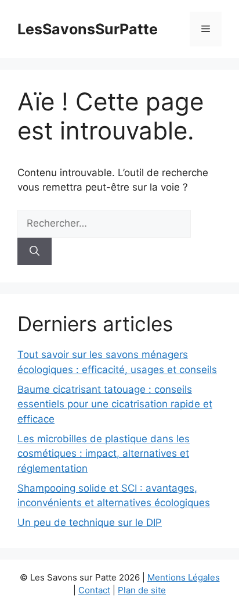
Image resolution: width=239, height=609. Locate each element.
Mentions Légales (183, 577)
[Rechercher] (34, 252)
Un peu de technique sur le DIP (89, 522)
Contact (94, 590)
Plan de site (142, 590)
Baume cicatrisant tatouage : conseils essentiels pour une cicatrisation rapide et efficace (114, 404)
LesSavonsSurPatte (87, 29)
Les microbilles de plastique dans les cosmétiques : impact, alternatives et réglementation (103, 453)
